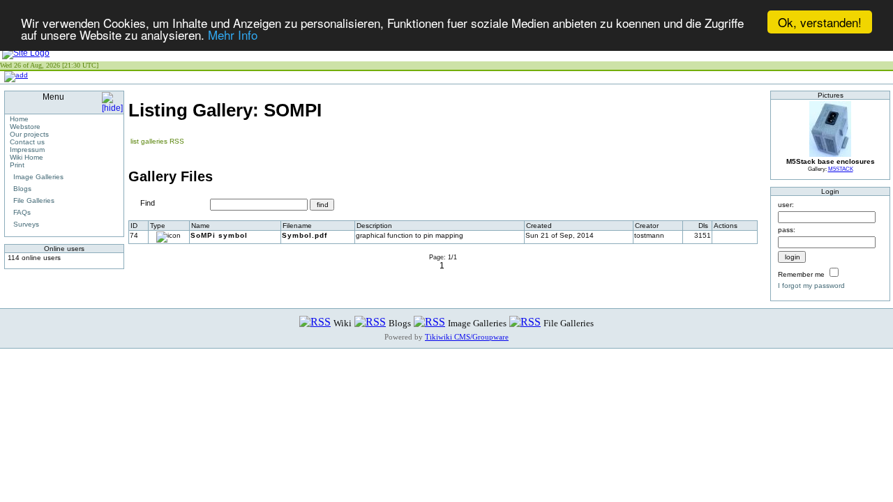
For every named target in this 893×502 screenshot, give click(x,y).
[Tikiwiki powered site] (26, 53)
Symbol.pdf (304, 235)
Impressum (27, 149)
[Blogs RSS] (370, 322)
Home (19, 119)
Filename (297, 225)
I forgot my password (811, 285)
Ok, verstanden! (820, 22)
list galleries (148, 141)
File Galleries (33, 200)
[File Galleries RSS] (525, 322)
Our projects (29, 134)
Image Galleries (38, 177)
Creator (647, 225)
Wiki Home (26, 157)
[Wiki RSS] (315, 322)
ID (133, 225)
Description (374, 225)
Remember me (801, 274)
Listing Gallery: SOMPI (225, 110)
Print (17, 165)
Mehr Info (232, 34)
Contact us (27, 142)
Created (539, 225)
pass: (786, 230)
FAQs (22, 212)
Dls (703, 225)
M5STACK (840, 168)
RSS (177, 141)
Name (200, 225)
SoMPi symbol (219, 235)
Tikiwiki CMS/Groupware (467, 337)
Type (157, 225)
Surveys (26, 224)
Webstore (25, 126)
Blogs (22, 188)
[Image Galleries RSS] (429, 322)
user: (786, 204)
